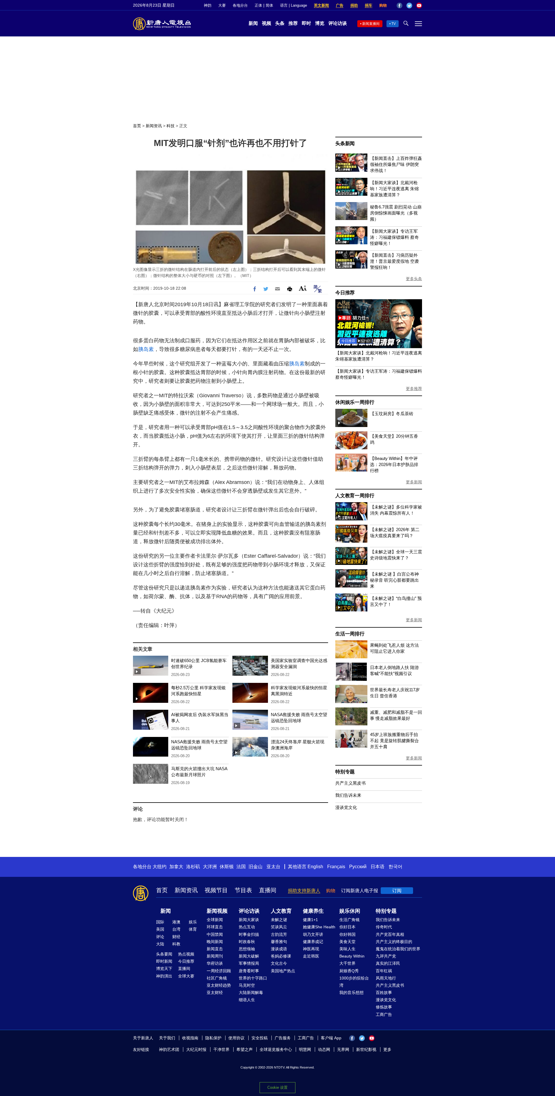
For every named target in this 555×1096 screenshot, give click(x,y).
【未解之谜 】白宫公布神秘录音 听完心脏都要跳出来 (394, 580)
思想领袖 (247, 949)
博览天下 (164, 968)
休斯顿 (227, 866)
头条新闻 (345, 143)
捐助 (354, 5)
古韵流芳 (279, 934)
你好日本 (347, 927)
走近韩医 (311, 956)
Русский (358, 866)
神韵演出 (164, 976)
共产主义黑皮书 (350, 783)
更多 (387, 1049)
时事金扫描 (249, 934)
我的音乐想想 (351, 992)
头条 (279, 23)
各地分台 (240, 5)
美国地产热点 (283, 971)
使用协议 (236, 1038)
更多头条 (414, 278)
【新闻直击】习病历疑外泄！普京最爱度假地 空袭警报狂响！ (394, 261)
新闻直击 (215, 949)
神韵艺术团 (169, 1049)
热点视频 (186, 954)
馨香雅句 (279, 941)
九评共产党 (386, 956)
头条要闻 (164, 954)
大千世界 (347, 963)
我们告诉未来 (348, 795)
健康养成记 (313, 941)
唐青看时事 (249, 971)
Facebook (399, 5)
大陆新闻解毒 (251, 992)
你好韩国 (347, 934)
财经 (176, 936)
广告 (339, 5)
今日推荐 (345, 292)
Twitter (409, 5)
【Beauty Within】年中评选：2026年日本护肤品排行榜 (394, 464)
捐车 (368, 5)
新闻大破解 (249, 956)
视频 (266, 23)
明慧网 (305, 1049)
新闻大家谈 (249, 919)
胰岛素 (146, 349)
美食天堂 (347, 941)
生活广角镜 (349, 919)
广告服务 (283, 1038)
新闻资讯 (154, 125)
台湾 (176, 929)
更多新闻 (414, 482)
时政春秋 (247, 941)
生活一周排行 (350, 634)
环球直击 (215, 927)
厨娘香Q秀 (349, 971)
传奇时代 (384, 927)
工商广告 (384, 1014)
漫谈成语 (279, 949)
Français (336, 866)
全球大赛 (186, 976)
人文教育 (281, 911)
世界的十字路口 (253, 978)
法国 (241, 866)
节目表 (243, 890)
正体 (258, 5)
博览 (319, 23)
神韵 (207, 5)
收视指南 (190, 1038)
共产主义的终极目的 (394, 941)
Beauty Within (352, 956)
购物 (383, 5)
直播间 (267, 890)
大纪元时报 (196, 1049)
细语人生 (247, 999)
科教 (176, 944)
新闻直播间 (371, 24)
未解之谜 (279, 919)
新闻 (253, 23)
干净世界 (221, 1049)
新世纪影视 (366, 1049)
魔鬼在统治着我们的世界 (398, 949)
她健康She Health (319, 927)
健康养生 (313, 911)
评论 (160, 936)
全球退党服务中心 (276, 1049)
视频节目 (216, 890)
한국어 (395, 866)
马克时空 (247, 985)
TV (393, 24)
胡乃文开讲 (313, 934)
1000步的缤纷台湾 (354, 982)
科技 (170, 125)
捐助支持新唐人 (304, 890)
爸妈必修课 (281, 956)
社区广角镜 (217, 978)
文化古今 (279, 963)
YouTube (419, 5)
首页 (137, 125)
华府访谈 (215, 963)
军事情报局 (249, 963)
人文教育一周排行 (354, 495)
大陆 (160, 944)
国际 (160, 922)
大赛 (222, 5)
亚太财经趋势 (219, 985)
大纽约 (159, 866)
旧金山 (255, 866)
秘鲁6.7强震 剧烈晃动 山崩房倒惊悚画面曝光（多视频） (395, 212)
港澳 (176, 922)
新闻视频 (217, 911)
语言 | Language (293, 5)
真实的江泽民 (388, 963)
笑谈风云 (279, 927)
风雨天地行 (386, 978)
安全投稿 (259, 1038)
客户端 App (331, 1038)
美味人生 (347, 949)
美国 (160, 929)
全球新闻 (215, 919)
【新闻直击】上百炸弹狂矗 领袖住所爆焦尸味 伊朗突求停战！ (396, 164)
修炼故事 (384, 1007)
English (315, 866)
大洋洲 (210, 866)
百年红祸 (384, 971)
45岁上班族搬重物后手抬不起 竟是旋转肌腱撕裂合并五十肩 (394, 740)
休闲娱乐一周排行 (354, 402)
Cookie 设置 (277, 1087)
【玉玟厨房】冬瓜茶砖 (391, 413)
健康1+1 (310, 919)
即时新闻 (164, 961)
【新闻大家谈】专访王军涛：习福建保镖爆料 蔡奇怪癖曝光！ (394, 237)
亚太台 (273, 866)
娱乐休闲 (349, 911)
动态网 (324, 1049)
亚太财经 (215, 992)
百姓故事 (384, 992)
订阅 (397, 890)
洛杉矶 (193, 866)
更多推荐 (414, 388)
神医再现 (311, 949)
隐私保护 (213, 1038)
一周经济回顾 (219, 971)
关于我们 (167, 1038)
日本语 (377, 866)
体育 (193, 929)
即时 (306, 23)
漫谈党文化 (346, 807)
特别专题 (345, 772)
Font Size (303, 288)
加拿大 (176, 866)
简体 (269, 5)
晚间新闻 (215, 941)
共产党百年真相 (390, 934)
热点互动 (247, 927)
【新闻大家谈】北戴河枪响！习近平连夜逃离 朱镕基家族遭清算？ (394, 188)
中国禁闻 (215, 934)
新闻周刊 (215, 956)
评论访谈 (337, 23)
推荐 (293, 23)
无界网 (343, 1049)
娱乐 (193, 922)
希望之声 (244, 1049)
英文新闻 (321, 5)
